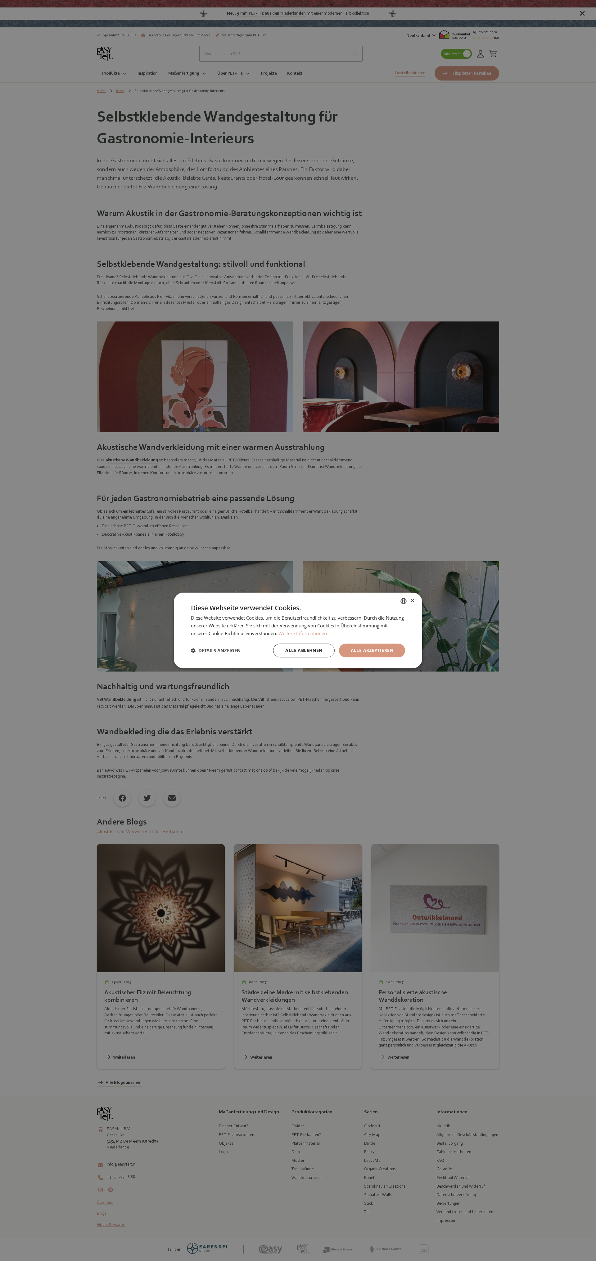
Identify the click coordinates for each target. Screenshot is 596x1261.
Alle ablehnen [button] (303, 650)
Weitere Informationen (302, 633)
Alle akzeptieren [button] (372, 650)
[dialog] (298, 630)
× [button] (412, 600)
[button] (216, 650)
